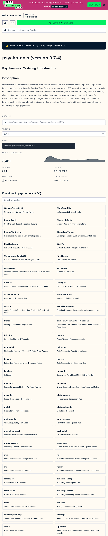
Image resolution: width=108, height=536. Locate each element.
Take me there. (59, 46)
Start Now (93, 5)
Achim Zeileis (11, 180)
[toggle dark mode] (5, 22)
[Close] (104, 5)
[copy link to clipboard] (4, 122)
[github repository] (12, 22)
